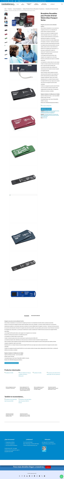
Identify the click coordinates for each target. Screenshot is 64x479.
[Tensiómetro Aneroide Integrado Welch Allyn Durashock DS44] (11, 405)
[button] (11, 363)
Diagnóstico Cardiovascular (53, 114)
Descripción (26, 315)
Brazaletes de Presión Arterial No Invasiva (52, 110)
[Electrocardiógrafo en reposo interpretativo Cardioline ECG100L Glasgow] (39, 378)
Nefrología (47, 115)
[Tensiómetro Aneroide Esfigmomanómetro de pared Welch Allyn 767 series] (53, 378)
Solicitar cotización (47, 109)
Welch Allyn (46, 116)
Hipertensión (43, 115)
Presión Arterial (52, 115)
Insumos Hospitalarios (17, 8)
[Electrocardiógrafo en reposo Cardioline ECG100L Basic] (11, 378)
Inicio (5, 8)
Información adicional (35, 315)
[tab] (26, 316)
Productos (10, 8)
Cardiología (46, 114)
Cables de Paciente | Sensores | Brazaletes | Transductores (33, 8)
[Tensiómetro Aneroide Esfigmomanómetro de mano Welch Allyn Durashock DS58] (25, 405)
